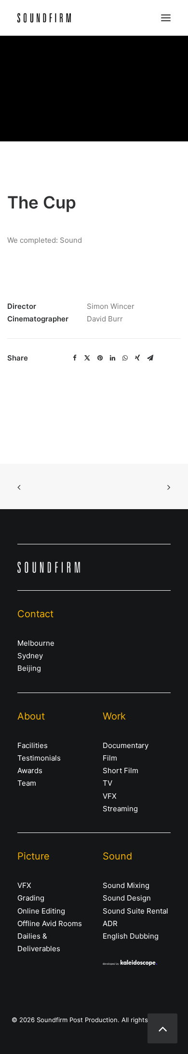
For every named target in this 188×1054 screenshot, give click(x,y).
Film (110, 758)
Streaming (120, 808)
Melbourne (35, 643)
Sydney (30, 655)
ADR (110, 923)
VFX (110, 796)
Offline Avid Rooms (49, 923)
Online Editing (41, 910)
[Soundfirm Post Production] (44, 18)
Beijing (29, 668)
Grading (30, 897)
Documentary (125, 745)
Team (26, 783)
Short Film (120, 770)
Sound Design (127, 897)
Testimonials (39, 758)
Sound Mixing (126, 885)
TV (107, 783)
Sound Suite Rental (135, 910)
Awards (29, 770)
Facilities (32, 745)
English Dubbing (131, 936)
